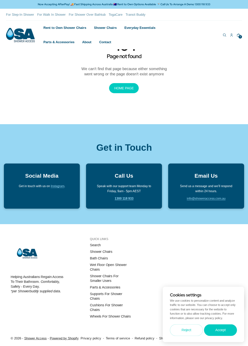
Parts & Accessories (105, 287)
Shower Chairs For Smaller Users (104, 278)
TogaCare (115, 14)
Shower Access (35, 338)
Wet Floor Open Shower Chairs (108, 267)
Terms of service (118, 338)
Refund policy (144, 338)
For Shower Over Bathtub (87, 14)
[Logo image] (23, 35)
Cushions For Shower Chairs (106, 307)
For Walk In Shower (51, 14)
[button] (224, 35)
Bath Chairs (99, 258)
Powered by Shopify (64, 338)
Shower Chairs (101, 252)
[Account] (231, 35)
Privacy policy (91, 338)
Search (95, 245)
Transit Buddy (136, 14)
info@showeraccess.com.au (206, 198)
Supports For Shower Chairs (106, 296)
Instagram (57, 186)
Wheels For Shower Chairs (110, 316)
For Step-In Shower (20, 14)
